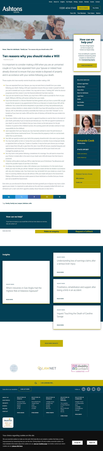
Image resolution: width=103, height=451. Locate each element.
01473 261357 (83, 149)
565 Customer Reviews (8, 426)
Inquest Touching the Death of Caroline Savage (75, 315)
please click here (17, 446)
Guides (79, 99)
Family (8, 203)
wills (30, 203)
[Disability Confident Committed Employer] (51, 368)
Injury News (80, 90)
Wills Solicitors (80, 178)
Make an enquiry (83, 8)
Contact (98, 2)
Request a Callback (84, 231)
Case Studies (80, 102)
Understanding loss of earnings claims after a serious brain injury (76, 262)
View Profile (81, 158)
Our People (69, 2)
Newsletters (80, 105)
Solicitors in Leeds (36, 398)
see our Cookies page (40, 444)
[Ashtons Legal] (12, 9)
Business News (81, 87)
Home (50, 2)
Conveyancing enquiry (88, 60)
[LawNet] (18, 368)
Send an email (82, 154)
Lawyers (19, 203)
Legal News (80, 96)
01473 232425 (20, 413)
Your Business (81, 13)
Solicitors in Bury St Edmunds (65, 398)
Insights (62, 2)
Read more (9, 299)
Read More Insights (51, 343)
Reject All (92, 443)
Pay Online (96, 8)
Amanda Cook (85, 140)
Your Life (73, 13)
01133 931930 (35, 413)
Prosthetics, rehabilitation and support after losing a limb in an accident (76, 288)
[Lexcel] (85, 368)
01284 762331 (64, 416)
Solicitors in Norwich (50, 398)
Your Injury (91, 13)
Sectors (98, 13)
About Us (56, 2)
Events (92, 2)
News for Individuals (13, 49)
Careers (81, 2)
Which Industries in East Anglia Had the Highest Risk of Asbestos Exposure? (24, 289)
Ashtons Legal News (82, 84)
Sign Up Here (25, 389)
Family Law (24, 49)
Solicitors (25, 203)
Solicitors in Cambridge (79, 398)
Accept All (77, 443)
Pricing (75, 2)
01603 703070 (50, 413)
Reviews (86, 2)
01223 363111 (78, 414)
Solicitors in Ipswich (21, 398)
